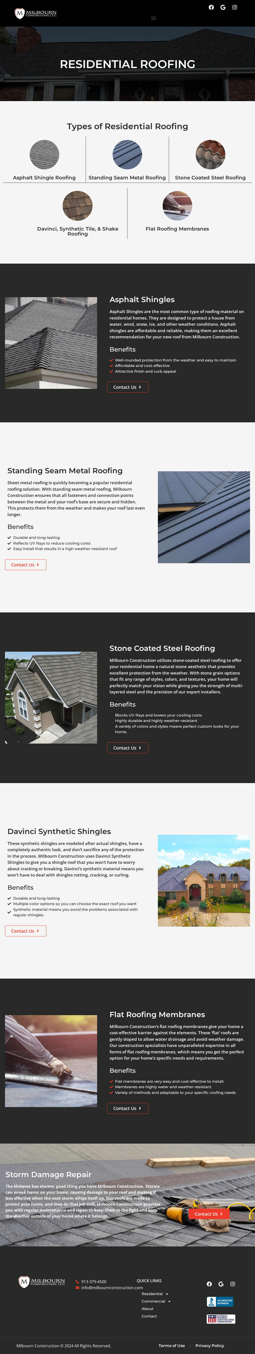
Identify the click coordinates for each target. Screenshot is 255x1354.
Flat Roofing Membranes (177, 229)
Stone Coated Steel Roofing (210, 178)
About (147, 1308)
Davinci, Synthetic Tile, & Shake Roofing (77, 231)
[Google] (223, 7)
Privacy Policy (209, 1345)
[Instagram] (235, 7)
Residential (152, 1293)
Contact (149, 1316)
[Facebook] (211, 7)
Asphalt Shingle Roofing (44, 178)
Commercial (153, 1301)
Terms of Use (172, 1345)
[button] (154, 18)
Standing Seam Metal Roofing (127, 178)
